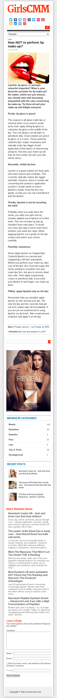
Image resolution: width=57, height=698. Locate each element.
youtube (42, 19)
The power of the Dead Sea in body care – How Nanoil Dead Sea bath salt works (35, 485)
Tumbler (29, 19)
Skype (20, 19)
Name (9, 653)
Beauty (12, 424)
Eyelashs (13, 434)
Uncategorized (16, 455)
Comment (10, 631)
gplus (24, 23)
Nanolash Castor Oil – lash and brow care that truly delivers (34, 472)
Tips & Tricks (15, 450)
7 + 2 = (9, 670)
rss (10, 23)
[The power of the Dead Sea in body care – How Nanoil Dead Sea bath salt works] (12, 489)
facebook (15, 19)
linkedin (15, 23)
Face (11, 439)
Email (9, 658)
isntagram (20, 23)
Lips (10, 39)
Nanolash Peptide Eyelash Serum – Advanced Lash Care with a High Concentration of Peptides (28, 601)
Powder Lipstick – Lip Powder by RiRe (31, 327)
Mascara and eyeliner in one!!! (32, 331)
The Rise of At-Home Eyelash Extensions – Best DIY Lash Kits (31, 495)
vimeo (33, 19)
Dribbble (24, 19)
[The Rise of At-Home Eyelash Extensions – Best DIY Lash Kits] (12, 500)
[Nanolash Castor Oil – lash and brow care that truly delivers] (12, 477)
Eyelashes (14, 429)
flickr (38, 19)
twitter (10, 19)
